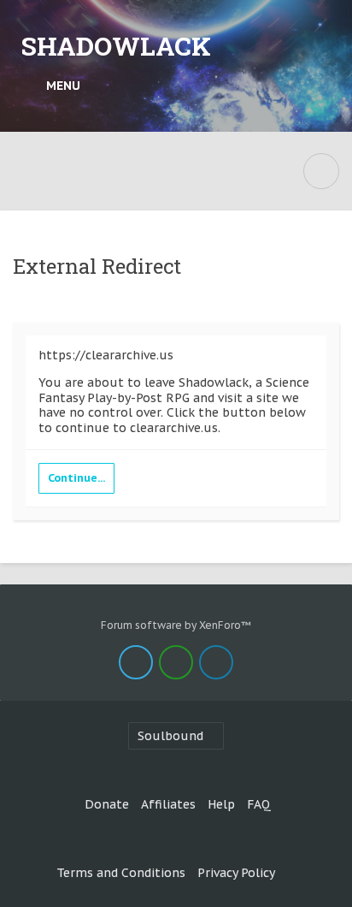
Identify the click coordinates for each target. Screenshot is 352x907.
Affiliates (168, 804)
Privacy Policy (236, 872)
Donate (107, 804)
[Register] (322, 85)
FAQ (259, 804)
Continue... (76, 478)
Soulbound (170, 736)
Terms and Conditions (120, 872)
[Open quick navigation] (321, 171)
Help (221, 804)
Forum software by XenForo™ (176, 625)
